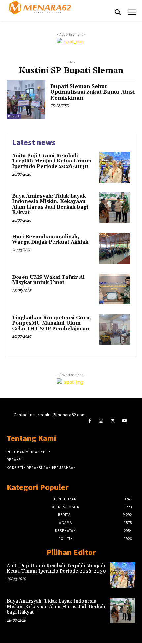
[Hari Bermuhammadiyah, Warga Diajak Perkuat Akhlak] (114, 248)
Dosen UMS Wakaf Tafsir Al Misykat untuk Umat (48, 280)
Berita (14, 116)
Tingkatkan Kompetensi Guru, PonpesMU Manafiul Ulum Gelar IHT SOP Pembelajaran (51, 323)
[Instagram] (101, 421)
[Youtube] (124, 421)
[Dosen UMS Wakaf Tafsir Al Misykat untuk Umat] (114, 289)
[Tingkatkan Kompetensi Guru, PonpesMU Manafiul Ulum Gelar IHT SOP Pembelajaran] (114, 329)
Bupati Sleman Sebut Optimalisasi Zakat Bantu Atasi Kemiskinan (92, 92)
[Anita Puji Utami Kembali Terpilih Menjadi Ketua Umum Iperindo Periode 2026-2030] (114, 167)
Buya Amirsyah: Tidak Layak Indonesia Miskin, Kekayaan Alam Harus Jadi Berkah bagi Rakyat (50, 204)
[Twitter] (113, 421)
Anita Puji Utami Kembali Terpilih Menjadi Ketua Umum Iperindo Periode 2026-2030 (51, 161)
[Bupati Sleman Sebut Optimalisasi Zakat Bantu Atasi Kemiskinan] (26, 99)
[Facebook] (90, 421)
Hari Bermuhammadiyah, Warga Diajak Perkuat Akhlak (50, 240)
